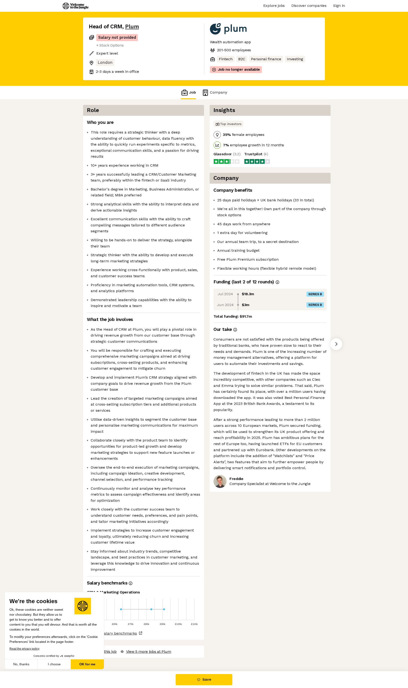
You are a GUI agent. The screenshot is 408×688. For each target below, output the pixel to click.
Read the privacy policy (24, 648)
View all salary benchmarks (112, 633)
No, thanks (21, 664)
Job (192, 92)
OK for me (87, 664)
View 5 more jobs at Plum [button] (148, 651)
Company (218, 92)
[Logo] (76, 6)
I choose (54, 664)
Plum (132, 26)
